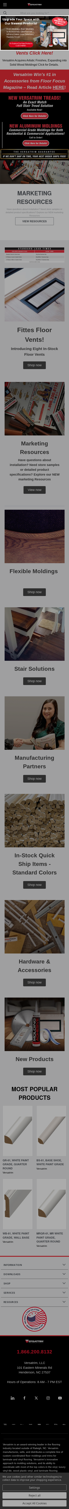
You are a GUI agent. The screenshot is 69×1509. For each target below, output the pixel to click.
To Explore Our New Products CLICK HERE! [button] (21, 44)
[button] (65, 19)
